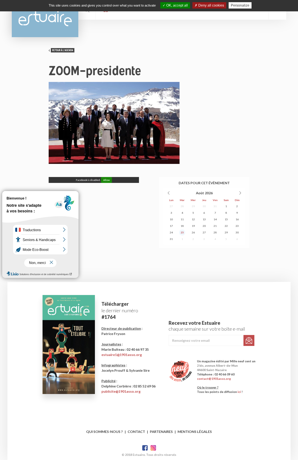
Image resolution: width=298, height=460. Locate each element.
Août (200, 193)
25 (182, 232)
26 (193, 232)
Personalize (240, 5)
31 (215, 206)
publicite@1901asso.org (120, 391)
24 (171, 232)
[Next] (240, 193)
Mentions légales (195, 431)
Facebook (145, 448)
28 (182, 206)
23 (237, 225)
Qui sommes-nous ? (104, 431)
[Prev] (169, 193)
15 (226, 219)
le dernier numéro (119, 310)
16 (237, 219)
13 (204, 219)
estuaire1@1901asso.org (121, 354)
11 (182, 219)
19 (193, 225)
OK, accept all (176, 5)
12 (193, 219)
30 (204, 206)
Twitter (153, 448)
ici (239, 392)
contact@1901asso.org (214, 378)
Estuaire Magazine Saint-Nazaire (45, 18)
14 (215, 219)
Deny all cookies (210, 5)
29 (193, 206)
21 (215, 225)
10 (171, 219)
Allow (106, 180)
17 (171, 225)
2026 (209, 193)
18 (182, 225)
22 (226, 225)
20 (204, 225)
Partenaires (161, 431)
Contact (136, 431)
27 (171, 206)
